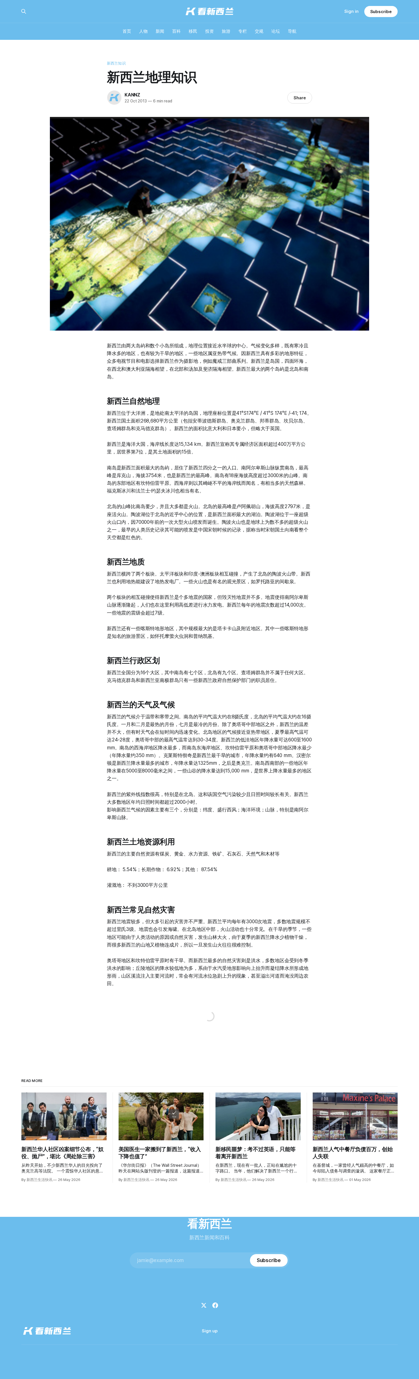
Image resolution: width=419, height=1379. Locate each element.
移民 (193, 31)
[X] (204, 1305)
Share (300, 97)
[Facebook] (215, 1305)
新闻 (160, 31)
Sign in (351, 11)
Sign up (209, 1330)
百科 (176, 31)
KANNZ (132, 95)
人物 (143, 31)
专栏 (242, 31)
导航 (292, 31)
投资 (209, 31)
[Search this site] (24, 11)
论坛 (275, 31)
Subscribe (381, 11)
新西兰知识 (116, 63)
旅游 (226, 31)
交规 (259, 31)
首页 (127, 31)
